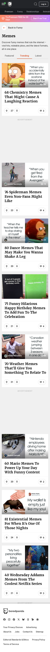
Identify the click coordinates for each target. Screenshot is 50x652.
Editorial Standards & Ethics (16, 640)
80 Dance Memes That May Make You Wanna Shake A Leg (24, 252)
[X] (19, 619)
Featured (9, 55)
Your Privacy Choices (13, 627)
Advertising (31, 627)
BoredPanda (9, 4)
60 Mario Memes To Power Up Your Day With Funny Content (22, 467)
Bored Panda (13, 611)
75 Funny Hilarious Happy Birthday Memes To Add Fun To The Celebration (25, 310)
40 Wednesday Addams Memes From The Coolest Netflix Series (24, 579)
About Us (7, 632)
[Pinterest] (14, 619)
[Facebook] (4, 619)
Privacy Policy (38, 640)
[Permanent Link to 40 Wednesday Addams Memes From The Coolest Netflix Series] (25, 558)
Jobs (17, 632)
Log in (43, 4)
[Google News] (37, 619)
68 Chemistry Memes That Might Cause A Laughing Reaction (23, 96)
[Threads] (28, 619)
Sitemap (39, 632)
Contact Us (27, 632)
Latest (38, 55)
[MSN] (33, 619)
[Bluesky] (23, 619)
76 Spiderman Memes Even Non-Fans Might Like (23, 196)
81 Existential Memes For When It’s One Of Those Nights (23, 523)
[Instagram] (9, 619)
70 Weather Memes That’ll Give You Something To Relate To (25, 368)
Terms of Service (11, 644)
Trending (24, 55)
